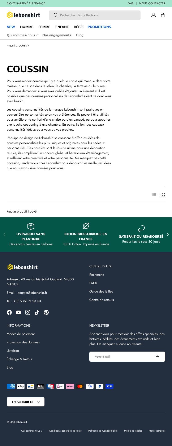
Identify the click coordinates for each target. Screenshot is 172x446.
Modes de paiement (21, 333)
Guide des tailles (101, 291)
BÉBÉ (78, 27)
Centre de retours (101, 299)
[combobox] (95, 15)
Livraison (13, 350)
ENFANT (62, 27)
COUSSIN (24, 46)
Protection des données (23, 342)
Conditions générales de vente (65, 431)
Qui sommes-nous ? (22, 35)
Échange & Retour (19, 359)
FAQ (130, 3)
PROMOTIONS (99, 27)
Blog (79, 35)
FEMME (44, 27)
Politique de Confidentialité (102, 431)
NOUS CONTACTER (152, 3)
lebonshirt (21, 422)
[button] (162, 15)
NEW (11, 27)
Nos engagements (56, 35)
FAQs (93, 283)
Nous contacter (157, 431)
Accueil (11, 46)
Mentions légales (133, 431)
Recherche (96, 274)
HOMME (26, 27)
